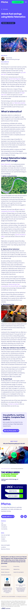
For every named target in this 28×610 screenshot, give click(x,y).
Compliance (4, 527)
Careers (3, 539)
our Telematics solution (18, 103)
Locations (3, 547)
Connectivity (4, 529)
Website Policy (16, 569)
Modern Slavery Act (5, 572)
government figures (14, 79)
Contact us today (13, 404)
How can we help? (5, 535)
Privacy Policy (16, 566)
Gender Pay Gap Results (18, 572)
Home (2, 468)
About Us (3, 537)
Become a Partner (5, 549)
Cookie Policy (4, 566)
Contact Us (4, 541)
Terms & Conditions (5, 569)
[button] (26, 2)
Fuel (2, 523)
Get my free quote (10, 430)
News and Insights (5, 545)
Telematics (3, 525)
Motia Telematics (6, 164)
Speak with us (7, 516)
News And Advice (7, 468)
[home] (4, 2)
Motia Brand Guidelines (6, 574)
